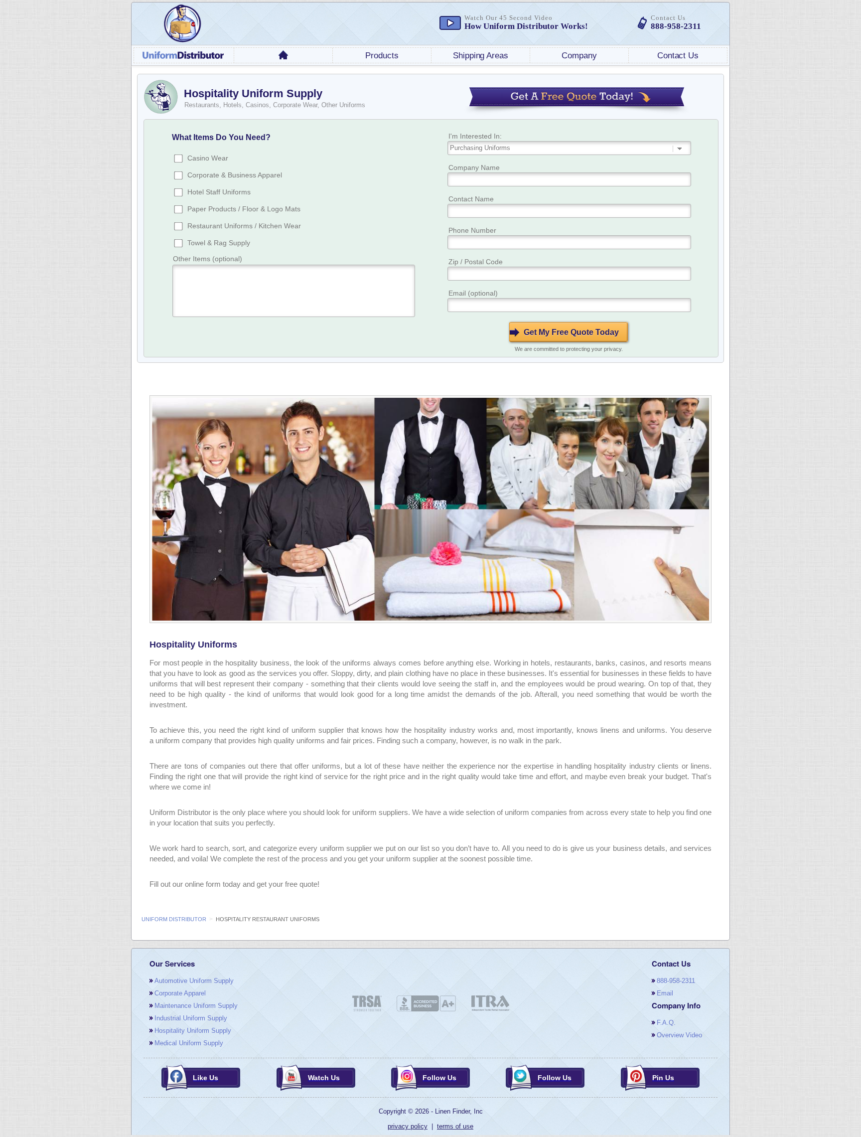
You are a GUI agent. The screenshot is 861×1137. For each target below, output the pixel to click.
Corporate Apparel (180, 993)
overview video (679, 1035)
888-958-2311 (676, 980)
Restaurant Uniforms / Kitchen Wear (244, 226)
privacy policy (408, 1126)
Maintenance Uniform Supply (196, 1005)
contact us (678, 55)
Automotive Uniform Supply (194, 980)
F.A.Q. (666, 1022)
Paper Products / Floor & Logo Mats (243, 209)
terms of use (455, 1126)
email (665, 993)
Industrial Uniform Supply (190, 1018)
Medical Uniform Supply (188, 1043)
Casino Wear (207, 158)
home (283, 54)
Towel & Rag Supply (218, 243)
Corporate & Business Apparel (234, 175)
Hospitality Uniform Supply (192, 1030)
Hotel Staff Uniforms (219, 192)
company (579, 55)
